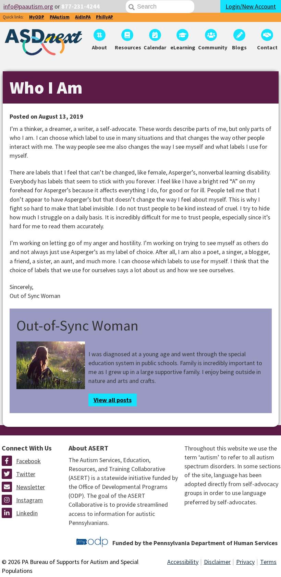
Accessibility (182, 562)
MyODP (36, 17)
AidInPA (82, 17)
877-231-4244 (80, 6)
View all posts (113, 400)
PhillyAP (104, 17)
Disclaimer (217, 562)
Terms (268, 562)
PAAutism (60, 17)
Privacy (245, 562)
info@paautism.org (28, 6)
